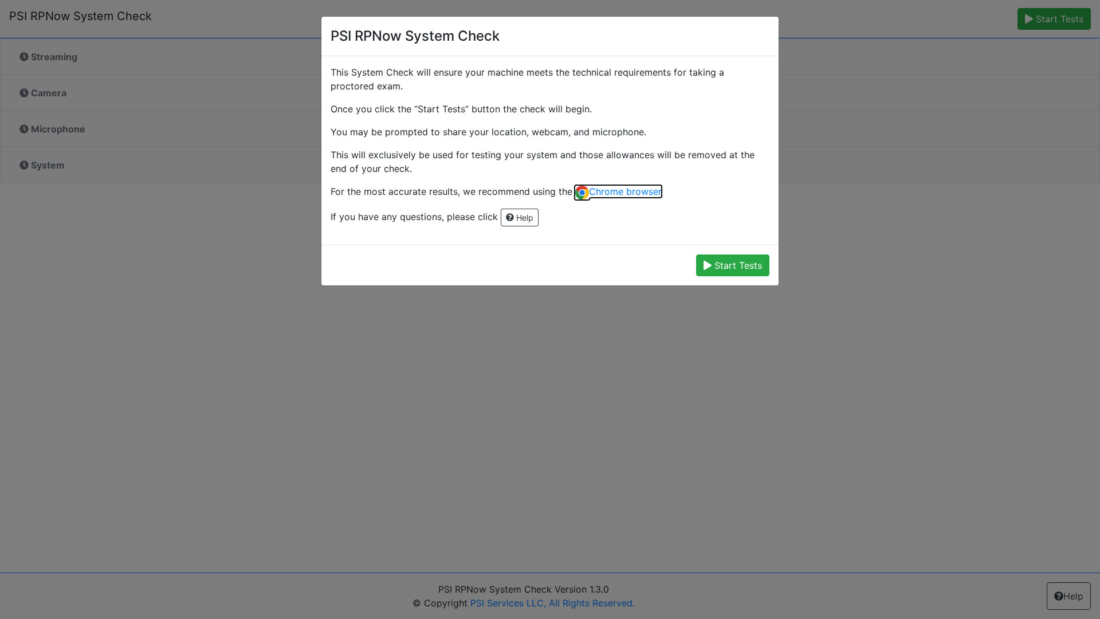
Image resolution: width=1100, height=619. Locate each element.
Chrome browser (625, 191)
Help (523, 217)
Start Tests (737, 265)
